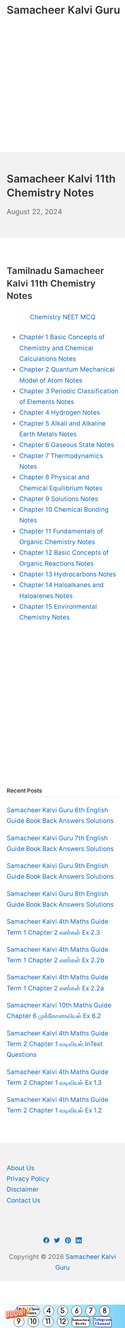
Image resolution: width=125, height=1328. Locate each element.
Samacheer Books (81, 1321)
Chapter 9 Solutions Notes (58, 499)
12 (62, 1322)
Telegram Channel (102, 1321)
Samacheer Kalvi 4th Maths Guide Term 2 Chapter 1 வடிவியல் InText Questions (57, 1044)
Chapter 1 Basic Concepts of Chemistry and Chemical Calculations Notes (62, 348)
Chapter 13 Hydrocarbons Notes (67, 574)
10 (33, 1322)
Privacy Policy (28, 1179)
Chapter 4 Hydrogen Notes (59, 412)
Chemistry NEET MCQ (62, 317)
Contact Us (23, 1200)
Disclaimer (23, 1189)
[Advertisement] (62, 85)
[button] (62, 1316)
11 (48, 1322)
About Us (20, 1168)
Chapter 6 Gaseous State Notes (66, 445)
